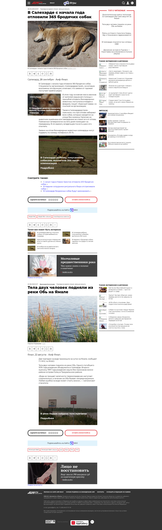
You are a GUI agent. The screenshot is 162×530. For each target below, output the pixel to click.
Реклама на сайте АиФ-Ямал (53, 492)
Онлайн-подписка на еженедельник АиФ (80, 492)
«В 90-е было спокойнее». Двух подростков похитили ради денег (120, 303)
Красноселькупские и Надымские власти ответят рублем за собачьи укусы (49, 241)
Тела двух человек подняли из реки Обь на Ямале (116, 25)
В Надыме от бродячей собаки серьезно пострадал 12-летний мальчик (82, 241)
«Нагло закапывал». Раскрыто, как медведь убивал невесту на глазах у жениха (121, 73)
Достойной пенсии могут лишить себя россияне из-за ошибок (119, 143)
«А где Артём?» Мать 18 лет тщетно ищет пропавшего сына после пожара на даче (120, 94)
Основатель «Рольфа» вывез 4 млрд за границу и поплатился (120, 136)
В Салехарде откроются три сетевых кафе (117, 43)
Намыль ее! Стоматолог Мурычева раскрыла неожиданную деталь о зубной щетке (120, 80)
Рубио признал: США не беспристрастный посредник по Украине (119, 122)
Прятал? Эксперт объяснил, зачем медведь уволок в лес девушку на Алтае (120, 297)
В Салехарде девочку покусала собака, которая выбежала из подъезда (48, 234)
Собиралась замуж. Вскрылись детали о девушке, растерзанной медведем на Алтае (120, 318)
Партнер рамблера (63, 521)
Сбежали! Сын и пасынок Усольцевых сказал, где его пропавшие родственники (121, 65)
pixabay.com (72, 68)
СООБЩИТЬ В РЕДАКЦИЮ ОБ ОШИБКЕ (118, 492)
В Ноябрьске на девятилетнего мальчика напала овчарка (48, 247)
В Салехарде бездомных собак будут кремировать (66, 191)
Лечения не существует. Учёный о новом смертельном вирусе (120, 86)
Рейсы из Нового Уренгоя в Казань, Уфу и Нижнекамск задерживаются (116, 34)
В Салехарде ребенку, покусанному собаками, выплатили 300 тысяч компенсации (61, 160)
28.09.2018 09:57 (33, 9)
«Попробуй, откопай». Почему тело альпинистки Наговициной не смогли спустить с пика (121, 326)
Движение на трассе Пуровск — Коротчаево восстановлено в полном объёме (116, 52)
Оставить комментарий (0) (81, 199)
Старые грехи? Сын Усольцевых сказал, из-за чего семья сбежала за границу (121, 102)
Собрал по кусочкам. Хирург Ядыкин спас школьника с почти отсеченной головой (121, 311)
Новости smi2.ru (35, 277)
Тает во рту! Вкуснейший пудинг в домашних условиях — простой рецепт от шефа (120, 289)
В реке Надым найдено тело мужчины (63, 413)
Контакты (100, 492)
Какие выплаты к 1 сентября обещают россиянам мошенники (120, 114)
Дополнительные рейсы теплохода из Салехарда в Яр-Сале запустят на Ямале (116, 16)
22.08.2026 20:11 (33, 284)
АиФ (43, 343)
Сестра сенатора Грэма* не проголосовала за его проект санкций (118, 129)
